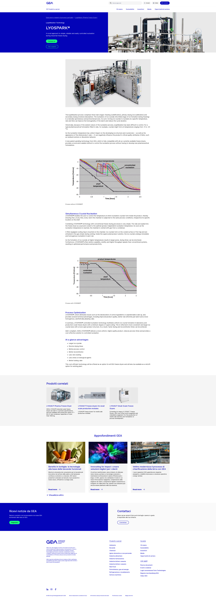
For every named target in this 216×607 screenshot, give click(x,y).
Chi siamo (143, 545)
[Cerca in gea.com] (111, 3)
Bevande (112, 548)
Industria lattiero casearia (117, 561)
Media (142, 553)
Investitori (143, 550)
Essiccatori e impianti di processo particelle (59, 17)
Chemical (112, 550)
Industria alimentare (115, 556)
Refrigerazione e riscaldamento (119, 572)
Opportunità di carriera (147, 556)
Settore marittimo (115, 575)
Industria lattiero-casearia (117, 564)
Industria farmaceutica (116, 558)
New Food (112, 567)
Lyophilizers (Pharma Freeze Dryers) (86, 17)
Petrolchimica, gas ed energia (119, 569)
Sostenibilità (144, 548)
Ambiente (112, 545)
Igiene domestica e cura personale (120, 553)
